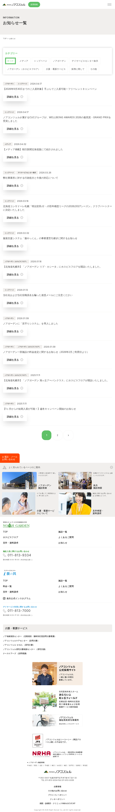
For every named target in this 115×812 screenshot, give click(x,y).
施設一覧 (62, 531)
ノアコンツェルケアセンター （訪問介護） (21, 640)
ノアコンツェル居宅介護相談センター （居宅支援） (25, 649)
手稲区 (47, 765)
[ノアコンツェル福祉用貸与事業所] (57, 720)
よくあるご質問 (66, 537)
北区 (41, 765)
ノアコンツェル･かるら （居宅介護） (19, 645)
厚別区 (85, 765)
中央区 (29, 765)
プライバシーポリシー (57, 795)
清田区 (78, 765)
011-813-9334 (19, 555)
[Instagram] (21, 572)
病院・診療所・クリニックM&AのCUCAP (57, 803)
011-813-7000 (19, 611)
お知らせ (62, 542)
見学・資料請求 (10, 542)
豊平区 (71, 765)
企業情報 (57, 787)
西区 (35, 765)
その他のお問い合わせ (57, 791)
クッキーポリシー (57, 799)
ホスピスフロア (10, 537)
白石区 (59, 765)
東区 (53, 765)
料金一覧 (7, 586)
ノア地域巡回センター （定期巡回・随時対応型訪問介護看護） (29, 636)
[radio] (10, 61)
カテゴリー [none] (11, 53)
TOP (5, 531)
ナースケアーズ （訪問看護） (15, 653)
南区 (65, 765)
